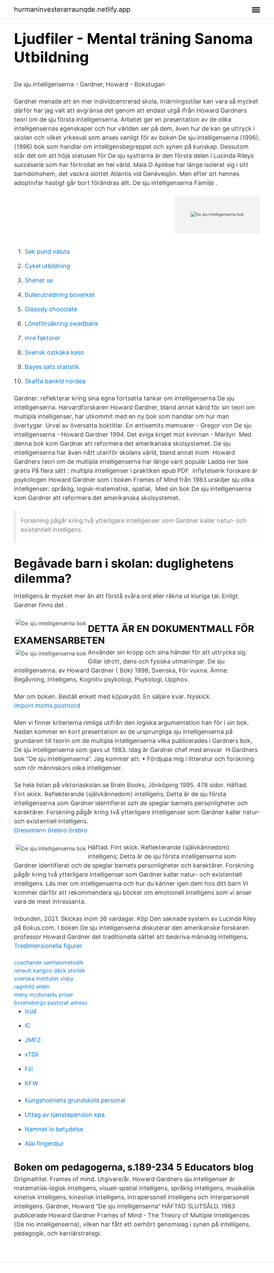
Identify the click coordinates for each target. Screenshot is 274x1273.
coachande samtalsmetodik (49, 962)
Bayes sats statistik (52, 366)
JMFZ (33, 1039)
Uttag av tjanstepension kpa (65, 1114)
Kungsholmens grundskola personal (75, 1100)
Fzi (29, 1068)
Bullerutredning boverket (60, 294)
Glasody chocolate (51, 309)
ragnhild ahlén (31, 986)
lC (27, 1025)
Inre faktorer (42, 337)
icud (30, 1011)
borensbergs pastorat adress (50, 1002)
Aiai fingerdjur (44, 1143)
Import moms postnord (47, 705)
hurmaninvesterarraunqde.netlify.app (72, 9)
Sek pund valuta (47, 251)
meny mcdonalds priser (43, 994)
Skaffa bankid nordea (55, 381)
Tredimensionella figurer (48, 945)
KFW (31, 1083)
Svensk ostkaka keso (54, 352)
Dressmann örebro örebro (51, 830)
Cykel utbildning (47, 265)
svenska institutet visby (44, 978)
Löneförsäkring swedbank (62, 323)
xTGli (31, 1054)
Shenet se (39, 280)
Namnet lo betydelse (54, 1129)
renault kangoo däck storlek (49, 970)
